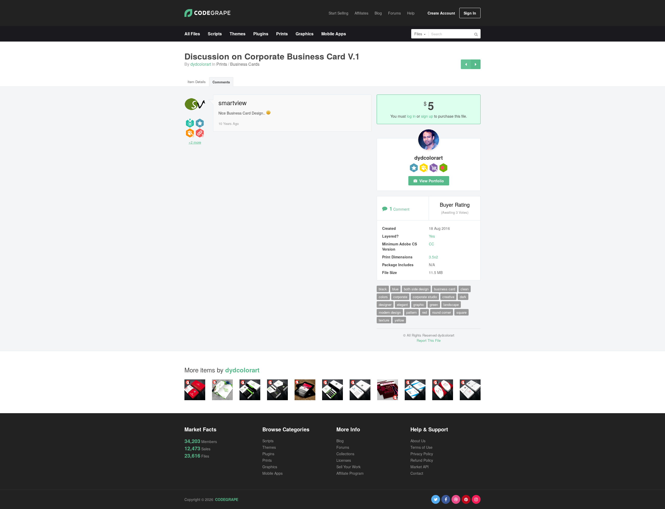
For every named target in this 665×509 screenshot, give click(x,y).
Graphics (269, 466)
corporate (400, 296)
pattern (411, 312)
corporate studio (425, 296)
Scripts (268, 440)
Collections (345, 453)
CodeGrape (226, 499)
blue (395, 288)
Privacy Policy (421, 453)
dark (463, 296)
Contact (416, 473)
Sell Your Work (348, 466)
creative (448, 296)
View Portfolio (431, 180)
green (434, 304)
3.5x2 (433, 256)
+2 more (195, 142)
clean (465, 288)
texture (384, 320)
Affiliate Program (350, 473)
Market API (419, 466)
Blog (340, 440)
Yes (432, 236)
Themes (269, 447)
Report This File (429, 340)
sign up (427, 116)
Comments (221, 81)
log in (411, 116)
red (424, 312)
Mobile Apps (272, 473)
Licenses (343, 460)
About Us (417, 440)
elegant (402, 304)
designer (385, 304)
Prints (221, 64)
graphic (418, 304)
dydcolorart (200, 64)
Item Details (197, 81)
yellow (399, 320)
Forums (342, 447)
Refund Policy (421, 460)
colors (383, 296)
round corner (441, 312)
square (461, 312)
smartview (232, 102)
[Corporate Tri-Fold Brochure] (466, 64)
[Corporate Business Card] (476, 64)
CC (431, 243)
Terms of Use (421, 447)
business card (444, 288)
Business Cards (245, 64)
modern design (390, 312)
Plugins (268, 453)
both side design (416, 288)
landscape (451, 304)
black (383, 288)
